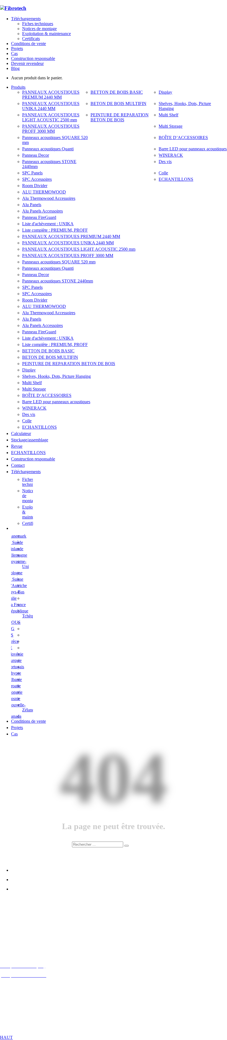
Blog (15, 68)
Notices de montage (39, 28)
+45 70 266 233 (31, 938)
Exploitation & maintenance (46, 33)
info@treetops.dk (28, 928)
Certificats (31, 38)
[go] (126, 846)
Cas (14, 53)
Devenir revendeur (27, 63)
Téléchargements (26, 18)
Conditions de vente (28, 43)
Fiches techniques (37, 23)
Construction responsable (33, 58)
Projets (17, 48)
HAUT (6, 1037)
